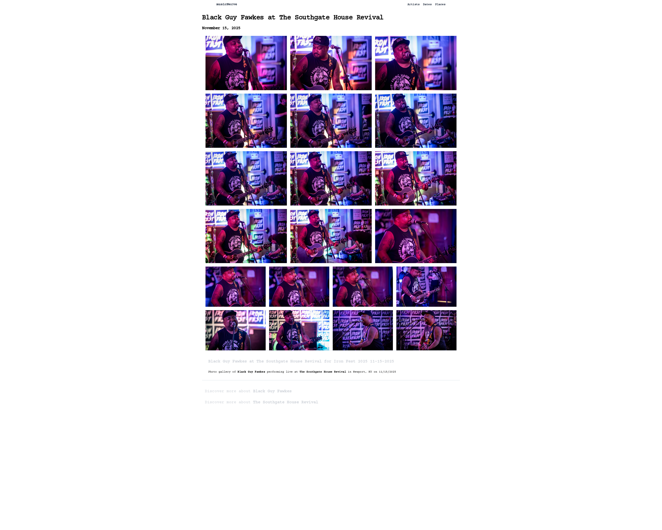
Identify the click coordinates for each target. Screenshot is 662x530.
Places (440, 4)
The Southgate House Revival (331, 18)
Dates (427, 4)
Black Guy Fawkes (233, 18)
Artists (414, 4)
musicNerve (227, 4)
